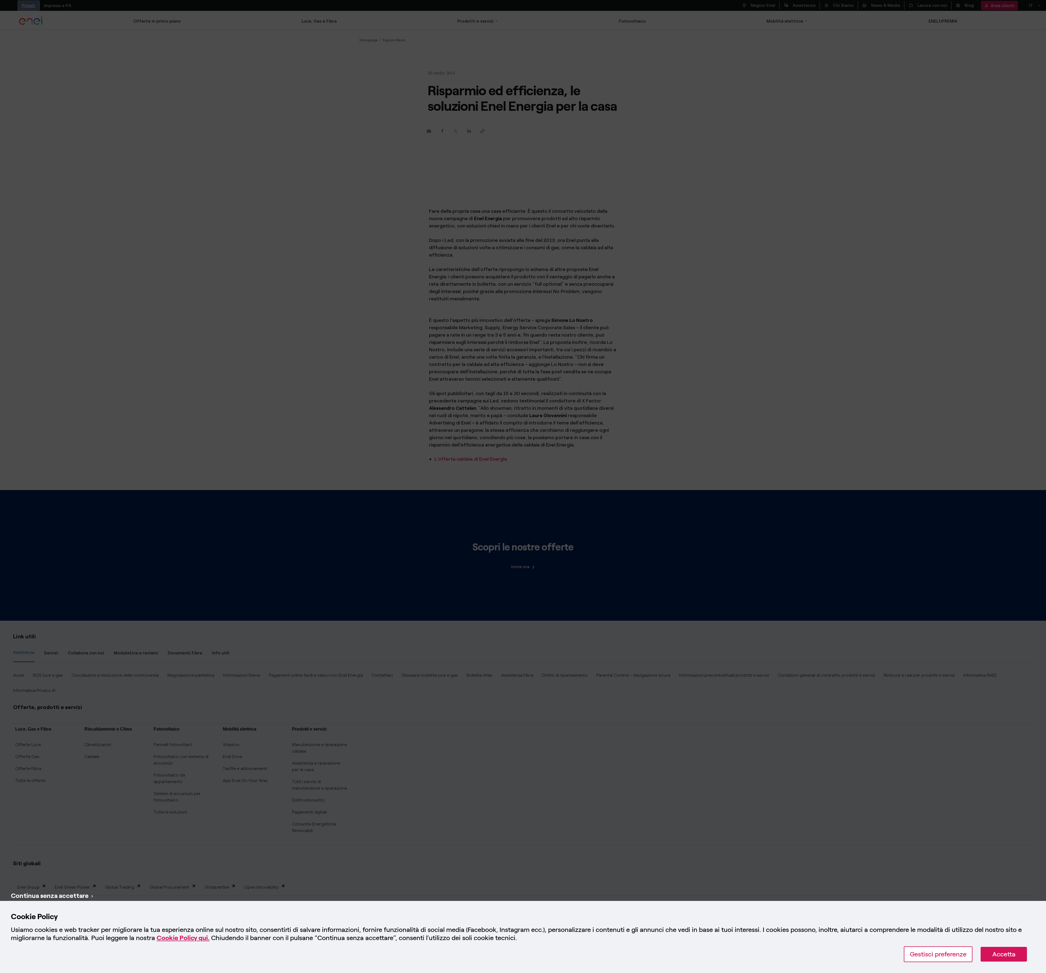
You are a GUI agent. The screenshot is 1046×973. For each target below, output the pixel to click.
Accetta (1003, 954)
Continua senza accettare (50, 896)
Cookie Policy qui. (183, 938)
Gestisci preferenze (938, 954)
